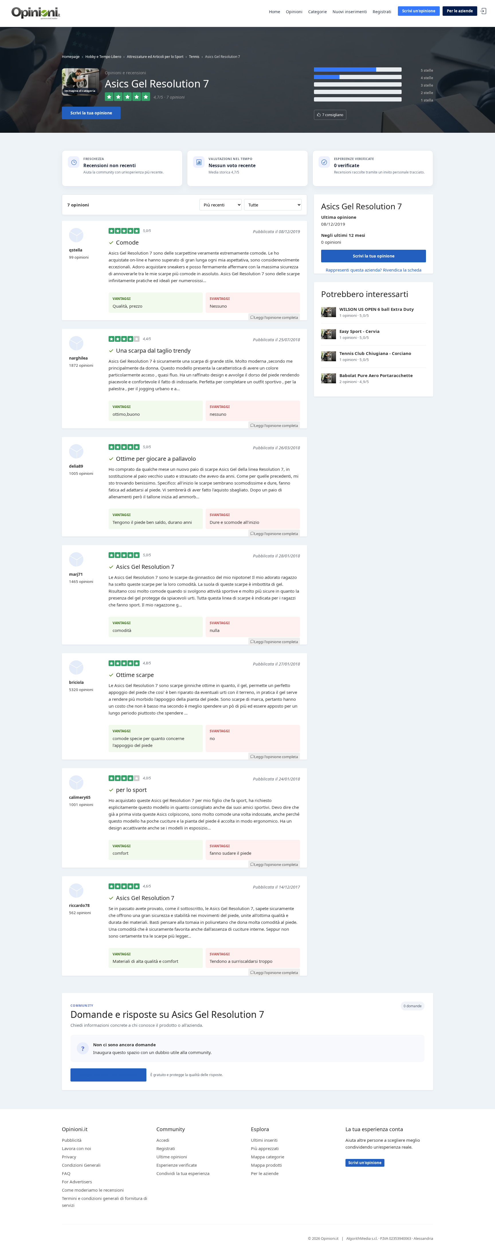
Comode (127, 242)
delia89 (76, 466)
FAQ (66, 1173)
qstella (75, 250)
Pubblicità (71, 1140)
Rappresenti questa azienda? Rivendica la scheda (373, 270)
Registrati (382, 11)
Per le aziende (460, 10)
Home (274, 11)
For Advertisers (77, 1181)
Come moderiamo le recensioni (93, 1190)
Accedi (483, 11)
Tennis (194, 56)
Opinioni (294, 11)
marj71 (76, 574)
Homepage (71, 56)
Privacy (69, 1157)
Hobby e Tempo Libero (103, 56)
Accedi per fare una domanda (108, 1075)
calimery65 (80, 797)
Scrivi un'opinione (418, 10)
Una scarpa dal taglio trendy (153, 350)
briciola (76, 682)
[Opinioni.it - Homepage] (35, 13)
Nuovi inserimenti (350, 11)
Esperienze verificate (176, 1165)
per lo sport (131, 790)
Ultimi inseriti (264, 1140)
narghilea (78, 358)
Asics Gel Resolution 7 (145, 567)
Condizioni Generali (81, 1165)
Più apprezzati (265, 1148)
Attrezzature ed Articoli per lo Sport (155, 56)
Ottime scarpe (135, 675)
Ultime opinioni (171, 1157)
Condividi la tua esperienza (182, 1173)
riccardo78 (79, 905)
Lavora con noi (76, 1148)
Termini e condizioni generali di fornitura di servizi (104, 1201)
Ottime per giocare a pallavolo (156, 458)
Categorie (317, 11)
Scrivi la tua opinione (91, 113)
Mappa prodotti (266, 1165)
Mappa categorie (267, 1157)
